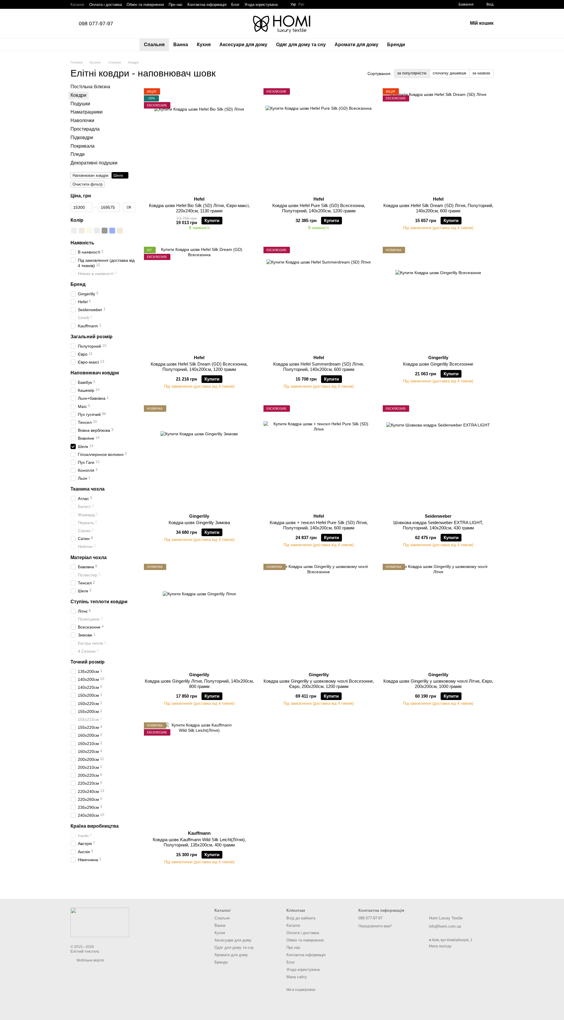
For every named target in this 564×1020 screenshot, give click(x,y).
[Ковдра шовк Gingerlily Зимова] (199, 457)
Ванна (180, 44)
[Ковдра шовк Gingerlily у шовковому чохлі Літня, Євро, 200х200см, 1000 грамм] (438, 615)
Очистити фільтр (88, 184)
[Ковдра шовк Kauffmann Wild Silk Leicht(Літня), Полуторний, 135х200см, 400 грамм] (199, 774)
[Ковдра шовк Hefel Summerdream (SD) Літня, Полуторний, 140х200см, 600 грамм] (318, 298)
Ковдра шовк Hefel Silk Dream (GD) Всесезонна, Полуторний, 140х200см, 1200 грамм (199, 366)
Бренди (396, 44)
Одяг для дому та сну (301, 44)
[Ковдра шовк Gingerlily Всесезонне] (438, 298)
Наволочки (82, 120)
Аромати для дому (356, 44)
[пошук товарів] (420, 44)
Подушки (80, 103)
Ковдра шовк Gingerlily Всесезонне (438, 363)
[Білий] (74, 230)
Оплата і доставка (105, 4)
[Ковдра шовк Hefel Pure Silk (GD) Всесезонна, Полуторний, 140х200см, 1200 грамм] (318, 140)
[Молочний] (89, 230)
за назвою (481, 73)
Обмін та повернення (145, 4)
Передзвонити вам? (375, 926)
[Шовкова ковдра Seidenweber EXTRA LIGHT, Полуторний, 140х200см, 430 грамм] (438, 457)
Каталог (77, 4)
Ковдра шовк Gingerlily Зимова (199, 522)
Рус (301, 4)
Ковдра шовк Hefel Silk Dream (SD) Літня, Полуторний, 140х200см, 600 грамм (438, 208)
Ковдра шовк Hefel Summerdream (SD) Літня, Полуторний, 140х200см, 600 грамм (318, 366)
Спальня (154, 44)
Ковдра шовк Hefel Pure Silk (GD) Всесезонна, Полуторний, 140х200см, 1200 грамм (318, 208)
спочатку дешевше (449, 73)
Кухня (204, 44)
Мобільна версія (90, 960)
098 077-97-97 (96, 23)
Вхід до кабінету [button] (301, 918)
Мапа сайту (296, 977)
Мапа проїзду (440, 946)
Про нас (176, 4)
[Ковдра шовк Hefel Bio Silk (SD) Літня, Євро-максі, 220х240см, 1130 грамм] (199, 140)
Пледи (77, 154)
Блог (235, 4)
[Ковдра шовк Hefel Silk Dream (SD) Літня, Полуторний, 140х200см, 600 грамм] (438, 140)
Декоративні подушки (94, 162)
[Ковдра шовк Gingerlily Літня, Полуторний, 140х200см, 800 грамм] (199, 615)
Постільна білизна (90, 86)
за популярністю (412, 73)
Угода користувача (261, 4)
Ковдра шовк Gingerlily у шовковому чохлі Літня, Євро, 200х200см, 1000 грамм (438, 684)
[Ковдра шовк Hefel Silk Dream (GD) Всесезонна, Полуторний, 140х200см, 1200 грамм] (199, 298)
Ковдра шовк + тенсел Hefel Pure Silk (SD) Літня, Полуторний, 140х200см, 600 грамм (319, 525)
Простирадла (85, 128)
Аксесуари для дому (243, 44)
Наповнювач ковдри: (91, 175)
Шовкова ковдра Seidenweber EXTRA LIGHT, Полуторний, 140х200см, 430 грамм (438, 525)
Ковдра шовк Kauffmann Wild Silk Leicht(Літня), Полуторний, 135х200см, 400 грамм (199, 842)
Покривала (82, 146)
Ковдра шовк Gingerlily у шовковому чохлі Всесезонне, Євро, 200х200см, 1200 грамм (318, 684)
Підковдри (81, 137)
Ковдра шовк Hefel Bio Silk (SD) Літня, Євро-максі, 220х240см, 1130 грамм (199, 208)
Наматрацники (86, 112)
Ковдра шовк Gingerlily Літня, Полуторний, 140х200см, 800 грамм (199, 684)
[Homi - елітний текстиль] (99, 922)
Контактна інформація (206, 4)
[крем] (81, 230)
